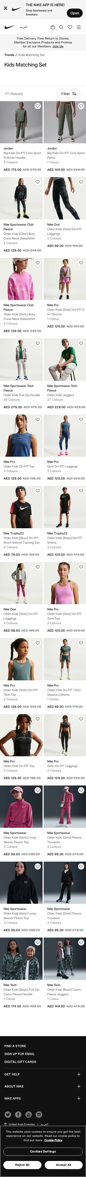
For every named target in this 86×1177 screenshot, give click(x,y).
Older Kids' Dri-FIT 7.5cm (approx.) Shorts (64, 692)
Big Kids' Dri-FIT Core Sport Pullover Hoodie (22, 155)
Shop (57, 44)
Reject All (22, 1165)
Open (74, 13)
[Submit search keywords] (61, 27)
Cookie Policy (53, 1140)
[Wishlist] (38, 106)
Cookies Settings (43, 1151)
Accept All (63, 1165)
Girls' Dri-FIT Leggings (62, 466)
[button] (19, 1124)
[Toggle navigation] (79, 27)
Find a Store (15, 1046)
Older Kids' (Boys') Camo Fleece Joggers (64, 991)
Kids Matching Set (31, 54)
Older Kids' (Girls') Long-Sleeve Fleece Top (20, 839)
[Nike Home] (10, 27)
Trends (9, 54)
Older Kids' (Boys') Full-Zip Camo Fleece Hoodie (21, 991)
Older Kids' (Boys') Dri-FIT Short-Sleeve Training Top (21, 540)
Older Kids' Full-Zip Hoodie (22, 395)
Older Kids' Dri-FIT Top (19, 466)
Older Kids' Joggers (60, 395)
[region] (43, 1151)
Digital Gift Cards (20, 1062)
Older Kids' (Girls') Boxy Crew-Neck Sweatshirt (19, 236)
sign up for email (19, 1054)
